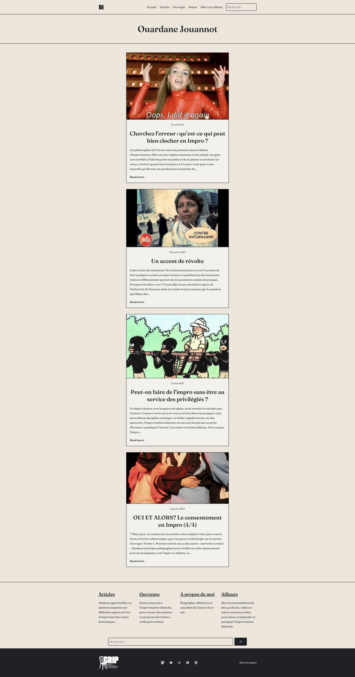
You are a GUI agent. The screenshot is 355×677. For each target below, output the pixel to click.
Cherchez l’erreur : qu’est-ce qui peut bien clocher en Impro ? (177, 137)
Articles (106, 594)
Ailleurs (229, 594)
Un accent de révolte (177, 261)
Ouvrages (149, 594)
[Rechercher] (240, 642)
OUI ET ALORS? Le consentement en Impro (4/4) (177, 521)
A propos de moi (197, 594)
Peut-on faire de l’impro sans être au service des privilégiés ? (178, 396)
